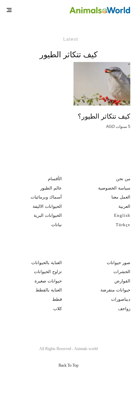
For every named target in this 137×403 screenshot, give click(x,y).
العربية (124, 206)
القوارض (122, 280)
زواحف (124, 308)
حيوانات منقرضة (115, 289)
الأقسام (55, 178)
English (122, 215)
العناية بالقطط (49, 289)
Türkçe (123, 224)
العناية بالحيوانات (46, 262)
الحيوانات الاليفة (47, 206)
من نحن (123, 178)
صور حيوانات (118, 262)
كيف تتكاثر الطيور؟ (104, 116)
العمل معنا (120, 197)
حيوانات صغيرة (48, 280)
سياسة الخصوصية (114, 188)
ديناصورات (120, 299)
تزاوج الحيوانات (48, 271)
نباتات (56, 224)
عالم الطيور (51, 188)
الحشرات (121, 271)
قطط (57, 299)
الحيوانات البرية (48, 215)
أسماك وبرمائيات (46, 197)
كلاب (57, 308)
